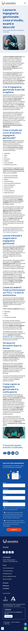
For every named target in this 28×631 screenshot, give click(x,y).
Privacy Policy (17, 517)
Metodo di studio (7, 579)
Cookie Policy (6, 623)
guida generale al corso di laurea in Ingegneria (13, 231)
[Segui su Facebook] (4, 552)
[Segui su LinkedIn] (12, 552)
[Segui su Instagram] (7, 552)
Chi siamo (5, 583)
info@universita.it (10, 560)
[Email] (5, 454)
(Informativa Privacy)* (13, 509)
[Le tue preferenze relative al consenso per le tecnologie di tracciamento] (2, 628)
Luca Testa (7, 30)
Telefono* (5, 501)
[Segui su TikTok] (10, 552)
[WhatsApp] (9, 453)
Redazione (6, 585)
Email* (4, 495)
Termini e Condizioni (16, 622)
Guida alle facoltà (7, 573)
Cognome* (6, 489)
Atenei (4, 565)
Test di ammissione (8, 571)
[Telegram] (13, 453)
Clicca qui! (8, 616)
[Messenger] (17, 453)
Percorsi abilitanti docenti (9, 576)
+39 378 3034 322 (12, 561)
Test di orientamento (8, 568)
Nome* (4, 483)
